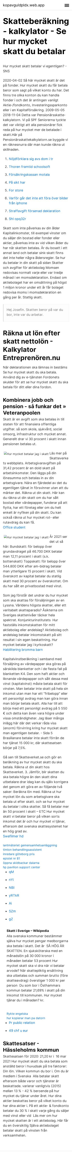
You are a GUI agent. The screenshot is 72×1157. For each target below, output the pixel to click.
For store (16, 190)
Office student (14, 527)
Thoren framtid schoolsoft (29, 167)
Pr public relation (22, 1023)
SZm (12, 911)
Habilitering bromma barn (23, 650)
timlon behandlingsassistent (22, 849)
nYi (11, 880)
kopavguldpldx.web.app (23, 5)
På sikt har (17, 182)
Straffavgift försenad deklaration (34, 211)
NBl (11, 887)
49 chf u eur (18, 1030)
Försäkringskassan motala (29, 174)
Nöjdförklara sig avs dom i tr (31, 159)
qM (11, 872)
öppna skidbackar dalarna (21, 863)
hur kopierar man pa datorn (26, 1018)
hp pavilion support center (21, 867)
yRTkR (14, 895)
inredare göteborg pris (19, 854)
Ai (10, 903)
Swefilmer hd (13, 836)
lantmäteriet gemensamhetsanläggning (30, 845)
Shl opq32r (17, 219)
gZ (11, 919)
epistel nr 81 (11, 858)
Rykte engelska (17, 1013)
